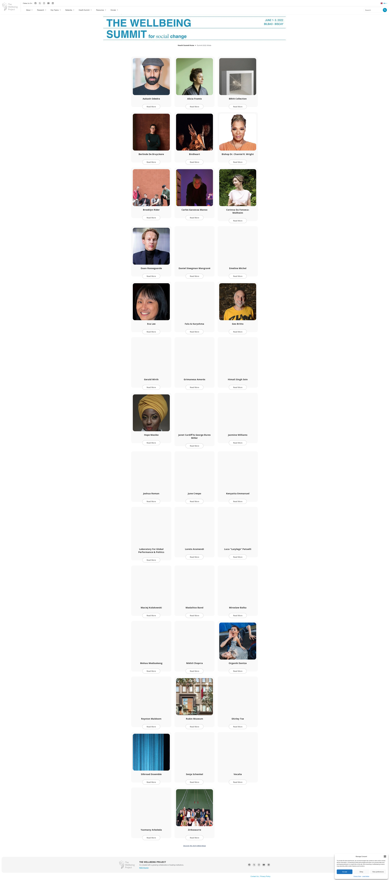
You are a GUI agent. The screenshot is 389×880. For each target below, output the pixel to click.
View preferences (378, 872)
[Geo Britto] (237, 301)
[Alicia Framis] (194, 76)
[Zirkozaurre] (194, 807)
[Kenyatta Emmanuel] (237, 471)
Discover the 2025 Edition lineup (194, 846)
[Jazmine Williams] (237, 412)
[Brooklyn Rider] (151, 187)
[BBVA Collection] (237, 76)
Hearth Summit (84, 10)
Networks (68, 10)
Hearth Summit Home (186, 45)
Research (40, 10)
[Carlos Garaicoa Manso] (194, 187)
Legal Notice (365, 876)
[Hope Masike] (151, 412)
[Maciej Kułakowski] (151, 585)
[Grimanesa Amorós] (194, 357)
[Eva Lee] (151, 301)
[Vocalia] (237, 752)
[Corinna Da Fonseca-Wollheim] (237, 187)
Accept (344, 872)
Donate (113, 10)
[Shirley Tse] (237, 696)
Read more (151, 106)
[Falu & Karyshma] (194, 301)
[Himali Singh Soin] (237, 357)
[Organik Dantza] (237, 641)
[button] (385, 856)
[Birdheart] (194, 132)
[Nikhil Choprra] (194, 641)
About (28, 10)
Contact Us (255, 876)
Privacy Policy (357, 876)
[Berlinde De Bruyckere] (151, 132)
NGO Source (144, 868)
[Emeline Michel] (237, 246)
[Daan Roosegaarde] (151, 246)
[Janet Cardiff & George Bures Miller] (194, 412)
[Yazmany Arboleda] (151, 807)
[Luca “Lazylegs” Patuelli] (237, 526)
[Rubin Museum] (194, 696)
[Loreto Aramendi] (194, 526)
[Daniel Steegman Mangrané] (194, 246)
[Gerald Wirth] (151, 357)
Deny (361, 872)
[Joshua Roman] (151, 471)
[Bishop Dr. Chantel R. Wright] (237, 132)
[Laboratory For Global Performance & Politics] (151, 526)
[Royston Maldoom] (151, 696)
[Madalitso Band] (194, 585)
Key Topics (55, 10)
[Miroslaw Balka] (237, 585)
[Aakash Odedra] (151, 76)
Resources (100, 10)
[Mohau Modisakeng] (151, 641)
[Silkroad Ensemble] (151, 752)
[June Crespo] (194, 471)
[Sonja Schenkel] (194, 752)
